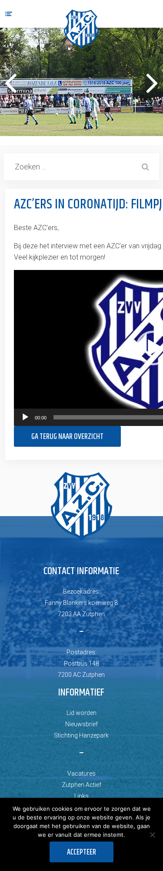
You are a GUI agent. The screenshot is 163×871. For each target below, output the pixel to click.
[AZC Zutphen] (81, 29)
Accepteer (81, 852)
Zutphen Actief (81, 784)
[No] (152, 834)
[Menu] (8, 14)
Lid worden (81, 712)
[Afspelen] (25, 417)
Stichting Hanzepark (81, 735)
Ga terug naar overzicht (67, 437)
